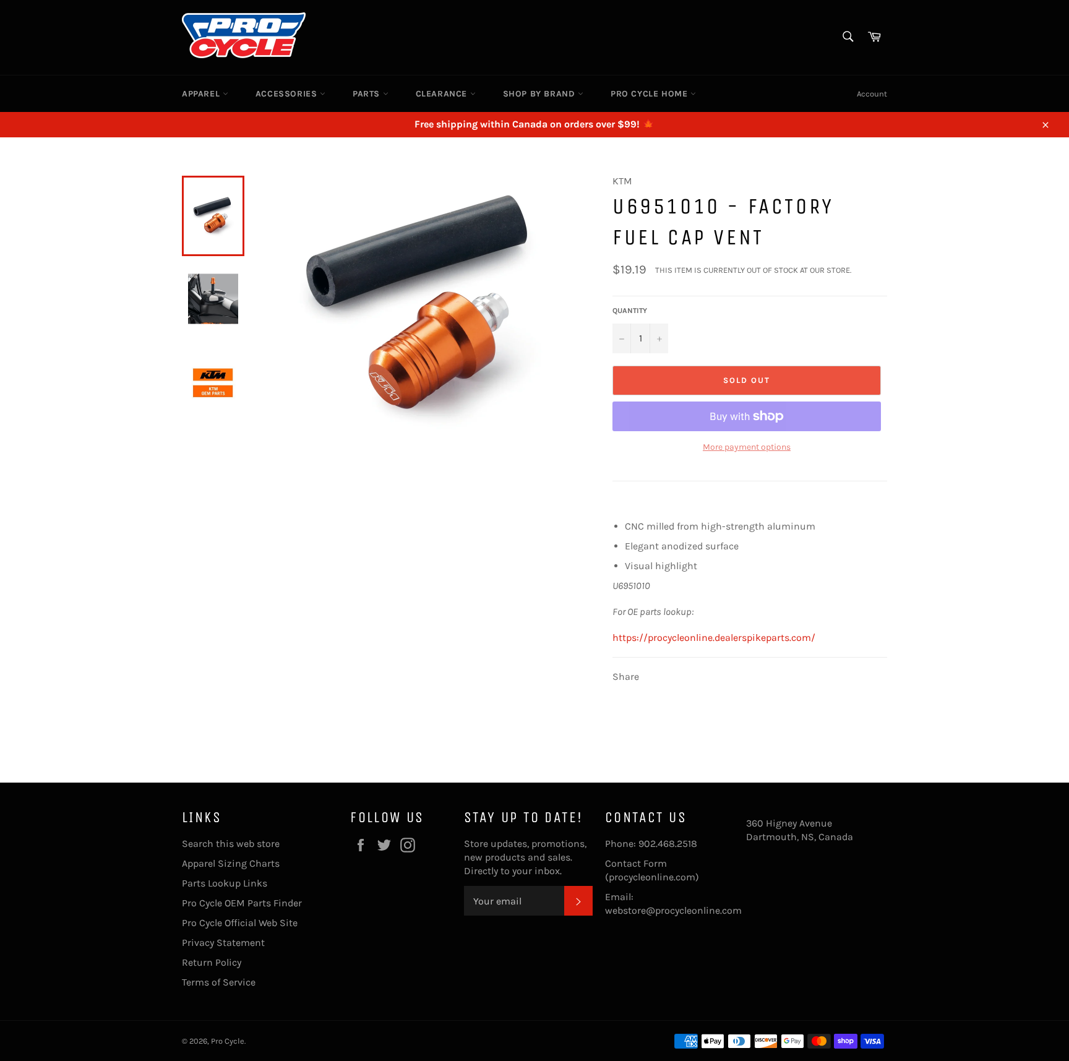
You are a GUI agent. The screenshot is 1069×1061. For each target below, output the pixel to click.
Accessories (287, 93)
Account (872, 93)
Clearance (443, 93)
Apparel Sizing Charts (231, 863)
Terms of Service (218, 982)
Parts (368, 93)
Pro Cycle (227, 1041)
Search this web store (231, 843)
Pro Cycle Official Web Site (240, 923)
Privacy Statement (223, 942)
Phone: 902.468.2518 (651, 843)
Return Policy (211, 962)
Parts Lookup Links (224, 883)
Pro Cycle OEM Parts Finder (242, 903)
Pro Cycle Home (650, 93)
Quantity (629, 310)
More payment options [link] (747, 447)
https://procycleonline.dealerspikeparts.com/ (713, 637)
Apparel (202, 93)
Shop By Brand (540, 93)
